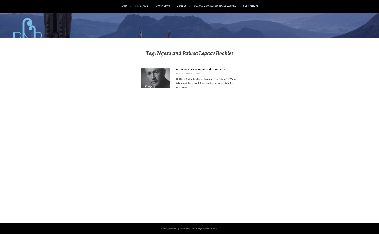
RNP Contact (250, 6)
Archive (181, 6)
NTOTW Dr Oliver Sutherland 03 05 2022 (200, 69)
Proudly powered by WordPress (175, 228)
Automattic (212, 228)
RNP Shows (141, 6)
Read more (181, 87)
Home (124, 6)
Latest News (162, 6)
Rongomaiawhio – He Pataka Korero (214, 6)
